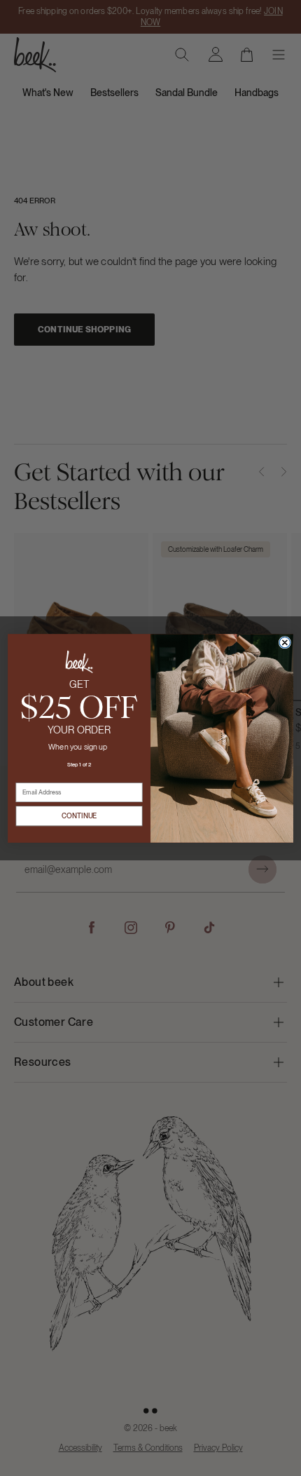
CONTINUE (79, 815)
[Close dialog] (284, 642)
